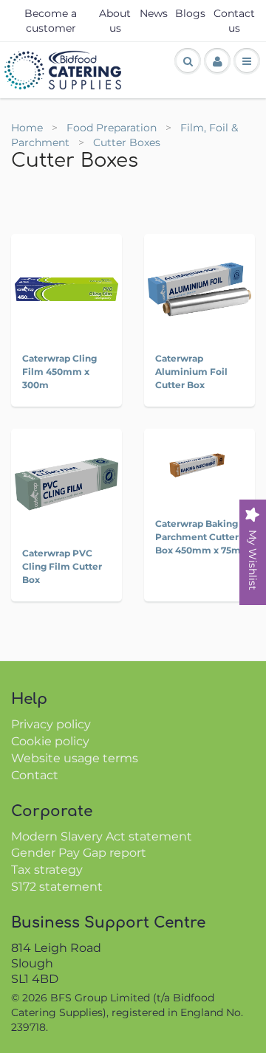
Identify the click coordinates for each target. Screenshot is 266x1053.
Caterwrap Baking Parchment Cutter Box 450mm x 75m (198, 537)
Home (27, 127)
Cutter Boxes (126, 142)
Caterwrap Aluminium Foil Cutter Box (191, 371)
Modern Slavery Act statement (101, 836)
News (154, 13)
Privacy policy (51, 724)
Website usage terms (74, 758)
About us (115, 21)
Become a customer (50, 21)
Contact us (234, 21)
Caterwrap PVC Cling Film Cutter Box (62, 566)
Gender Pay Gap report (78, 853)
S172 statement (57, 887)
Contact (34, 775)
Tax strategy (47, 870)
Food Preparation (113, 127)
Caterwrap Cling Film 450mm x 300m (59, 371)
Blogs (190, 13)
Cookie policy (50, 741)
